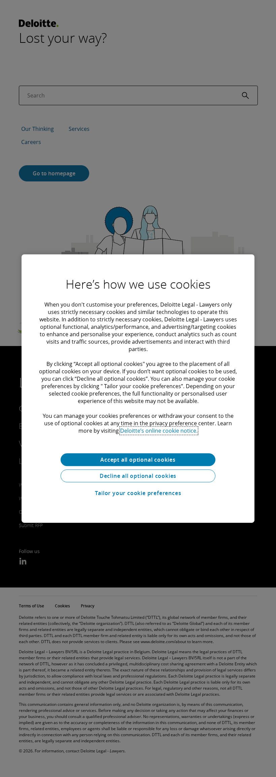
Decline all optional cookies (138, 476)
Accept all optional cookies (138, 459)
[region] (138, 388)
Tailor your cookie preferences (138, 493)
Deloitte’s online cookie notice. (159, 430)
